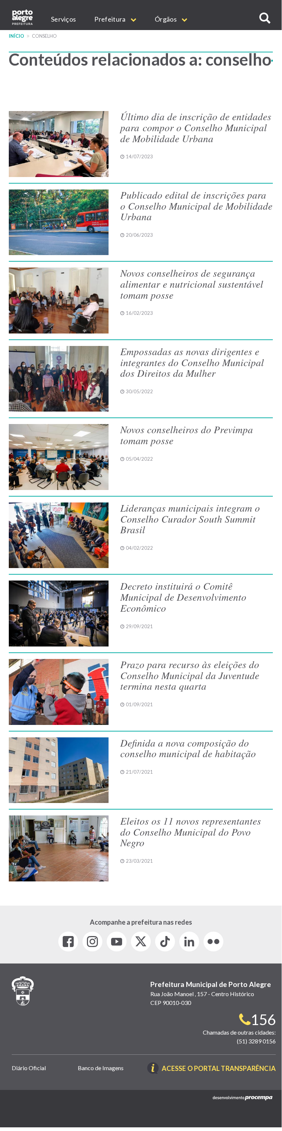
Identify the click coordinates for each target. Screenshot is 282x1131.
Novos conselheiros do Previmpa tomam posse (186, 435)
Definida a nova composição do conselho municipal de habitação (188, 748)
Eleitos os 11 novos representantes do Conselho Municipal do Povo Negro (190, 831)
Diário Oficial (29, 1067)
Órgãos (166, 19)
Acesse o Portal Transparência (219, 1069)
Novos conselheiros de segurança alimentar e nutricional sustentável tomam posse (191, 283)
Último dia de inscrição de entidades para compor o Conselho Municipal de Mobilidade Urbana (195, 127)
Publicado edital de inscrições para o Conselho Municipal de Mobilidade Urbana (196, 205)
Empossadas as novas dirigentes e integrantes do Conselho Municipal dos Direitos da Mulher (192, 362)
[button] (265, 18)
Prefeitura (110, 19)
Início (16, 36)
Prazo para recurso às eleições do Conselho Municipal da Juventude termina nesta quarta (189, 674)
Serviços (63, 19)
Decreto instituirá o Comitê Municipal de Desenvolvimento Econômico (183, 596)
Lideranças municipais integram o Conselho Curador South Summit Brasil (190, 518)
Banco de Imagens (101, 1067)
